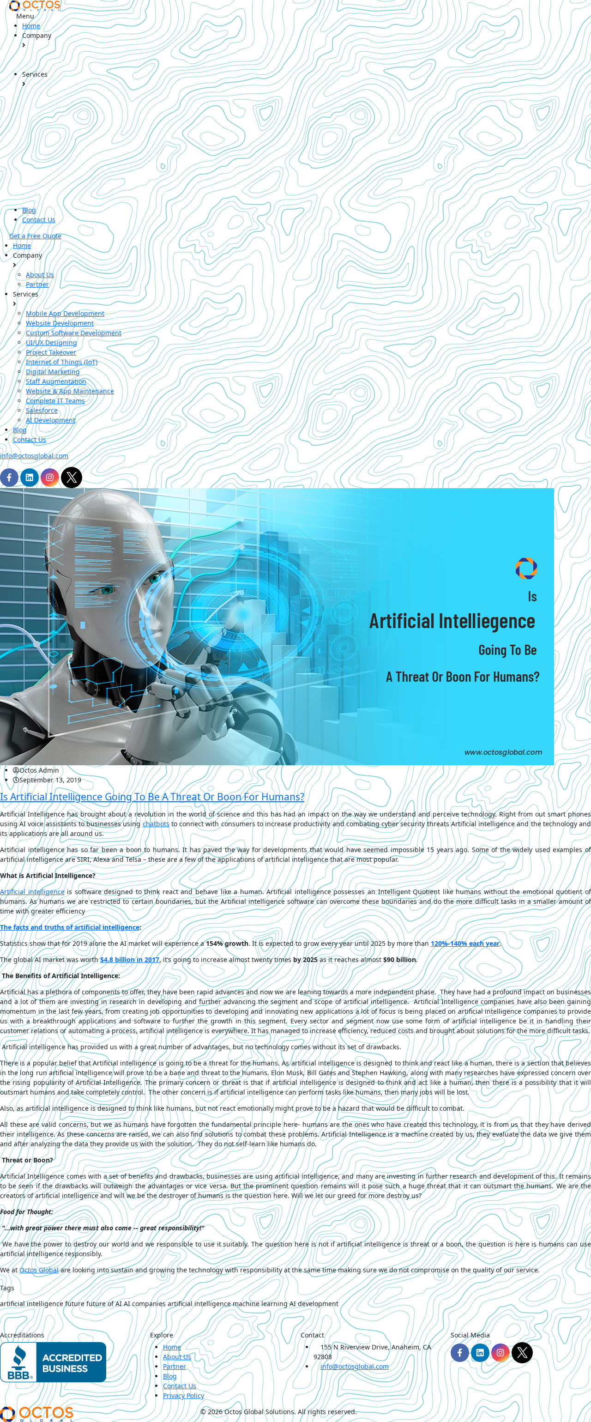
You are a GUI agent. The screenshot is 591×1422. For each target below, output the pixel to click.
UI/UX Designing (51, 342)
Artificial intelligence (32, 891)
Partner (37, 284)
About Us (40, 274)
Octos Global (39, 1269)
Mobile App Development (65, 313)
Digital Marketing (53, 371)
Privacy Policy (183, 1395)
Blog (29, 210)
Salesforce (42, 410)
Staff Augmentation (56, 381)
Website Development (60, 323)
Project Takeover (51, 352)
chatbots (156, 823)
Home (31, 25)
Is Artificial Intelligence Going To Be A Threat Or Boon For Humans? (152, 796)
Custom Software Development (73, 332)
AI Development (50, 420)
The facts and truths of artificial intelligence (69, 927)
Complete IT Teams (55, 400)
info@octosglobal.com (34, 455)
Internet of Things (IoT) (61, 361)
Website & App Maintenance (70, 391)
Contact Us (38, 219)
